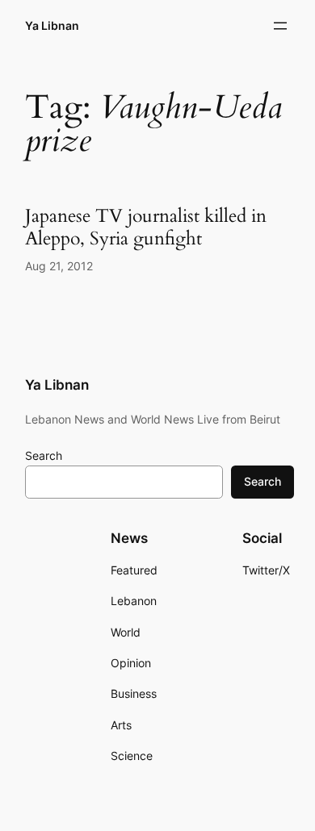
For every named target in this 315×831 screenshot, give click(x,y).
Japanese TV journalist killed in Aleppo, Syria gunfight (146, 227)
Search (43, 455)
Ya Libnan (52, 25)
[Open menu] (280, 25)
